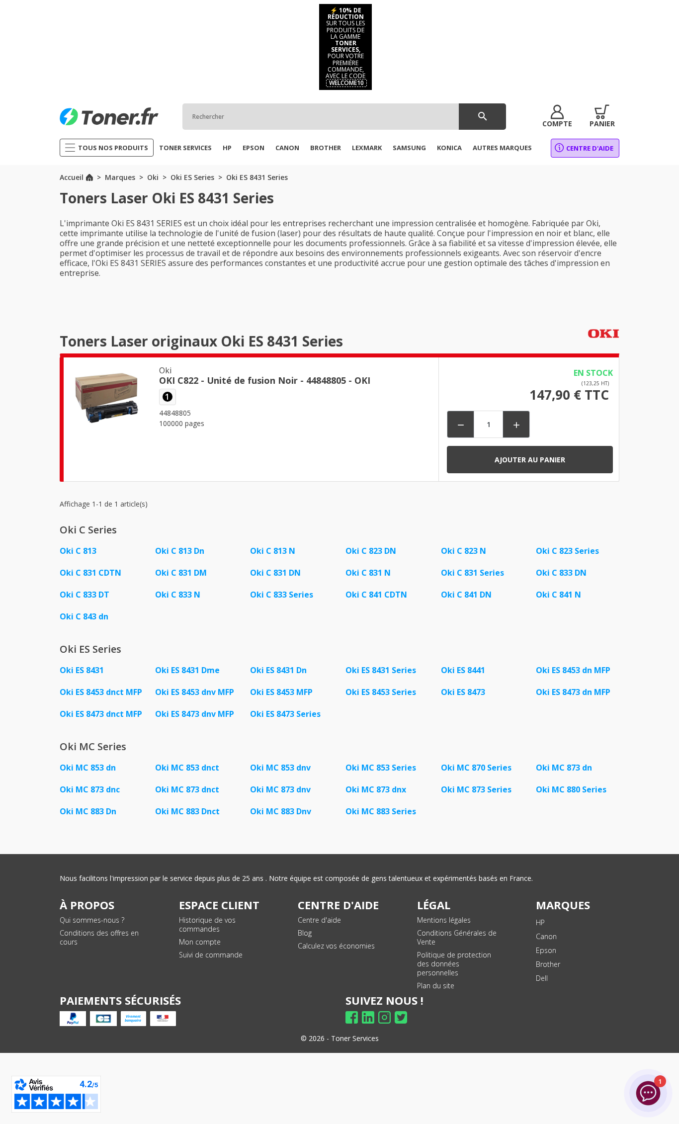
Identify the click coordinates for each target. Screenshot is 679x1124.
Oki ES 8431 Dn (278, 670)
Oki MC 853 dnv (280, 767)
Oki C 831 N (368, 572)
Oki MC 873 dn (564, 767)
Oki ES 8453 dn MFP (573, 670)
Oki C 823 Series (567, 550)
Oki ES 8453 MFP (281, 692)
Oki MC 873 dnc (90, 789)
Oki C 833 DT (84, 594)
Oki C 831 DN (275, 572)
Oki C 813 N (272, 550)
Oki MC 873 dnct (187, 789)
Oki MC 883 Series (380, 811)
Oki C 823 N (463, 550)
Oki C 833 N (177, 594)
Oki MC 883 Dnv (280, 811)
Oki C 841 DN (466, 594)
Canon (546, 936)
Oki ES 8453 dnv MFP (194, 692)
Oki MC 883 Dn (88, 811)
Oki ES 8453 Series (380, 692)
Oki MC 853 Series (380, 767)
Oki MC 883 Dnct (187, 811)
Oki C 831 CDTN (90, 572)
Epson (546, 950)
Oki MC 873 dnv (280, 789)
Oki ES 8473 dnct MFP (101, 713)
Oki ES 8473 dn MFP (573, 692)
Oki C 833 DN (561, 572)
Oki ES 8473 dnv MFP (194, 713)
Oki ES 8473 (463, 692)
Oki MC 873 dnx (375, 789)
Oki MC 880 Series (571, 789)
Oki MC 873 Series (476, 789)
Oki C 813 (78, 550)
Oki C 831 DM (181, 572)
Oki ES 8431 (82, 670)
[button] (557, 116)
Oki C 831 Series (472, 572)
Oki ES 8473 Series (285, 713)
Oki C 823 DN (370, 550)
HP (540, 922)
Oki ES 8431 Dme (187, 670)
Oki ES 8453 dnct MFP (101, 692)
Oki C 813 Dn (179, 550)
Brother (548, 964)
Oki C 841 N (558, 594)
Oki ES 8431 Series (380, 670)
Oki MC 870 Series (476, 767)
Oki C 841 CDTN (376, 594)
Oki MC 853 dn (88, 767)
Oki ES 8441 (463, 670)
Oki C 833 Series (281, 594)
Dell (542, 978)
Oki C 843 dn (84, 616)
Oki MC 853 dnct (187, 767)
